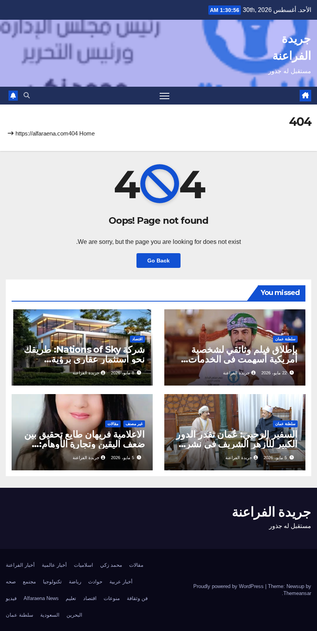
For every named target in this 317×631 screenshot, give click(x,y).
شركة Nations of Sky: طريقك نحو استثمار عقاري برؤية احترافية (84, 359)
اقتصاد (137, 339)
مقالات (112, 424)
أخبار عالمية (54, 565)
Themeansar (297, 593)
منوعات (112, 598)
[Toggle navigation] (164, 96)
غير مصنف (134, 424)
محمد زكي (111, 565)
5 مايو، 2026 (275, 457)
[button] (27, 95)
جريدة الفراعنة (236, 372)
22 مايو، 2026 (274, 372)
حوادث (95, 582)
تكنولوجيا (52, 582)
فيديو (11, 598)
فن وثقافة (137, 598)
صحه (11, 582)
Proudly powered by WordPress (229, 586)
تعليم (71, 598)
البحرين (74, 615)
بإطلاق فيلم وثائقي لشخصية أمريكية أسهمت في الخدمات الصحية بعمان (243, 359)
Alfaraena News (41, 598)
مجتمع (29, 582)
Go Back (158, 260)
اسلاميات (83, 565)
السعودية (50, 615)
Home (87, 133)
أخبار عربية (121, 582)
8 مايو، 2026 (122, 372)
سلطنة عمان (285, 339)
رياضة (75, 582)
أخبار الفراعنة (20, 565)
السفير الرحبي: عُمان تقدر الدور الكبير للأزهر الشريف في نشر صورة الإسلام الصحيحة (237, 444)
